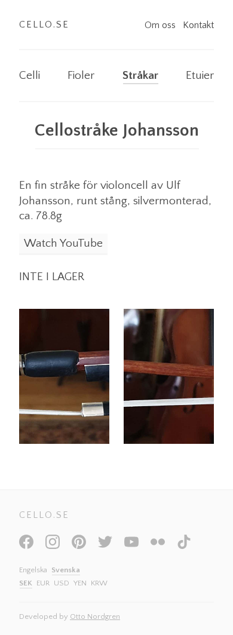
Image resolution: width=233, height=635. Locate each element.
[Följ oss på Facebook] (26, 546)
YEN (80, 583)
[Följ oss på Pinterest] (79, 546)
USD (61, 583)
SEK (25, 583)
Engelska (33, 570)
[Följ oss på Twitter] (105, 546)
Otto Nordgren (95, 616)
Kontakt (198, 25)
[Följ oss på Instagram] (52, 546)
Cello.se (44, 24)
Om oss (161, 25)
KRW (99, 583)
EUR (43, 583)
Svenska (65, 570)
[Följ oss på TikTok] (184, 546)
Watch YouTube (63, 243)
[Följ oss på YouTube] (131, 546)
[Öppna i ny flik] (64, 376)
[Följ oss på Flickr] (158, 546)
